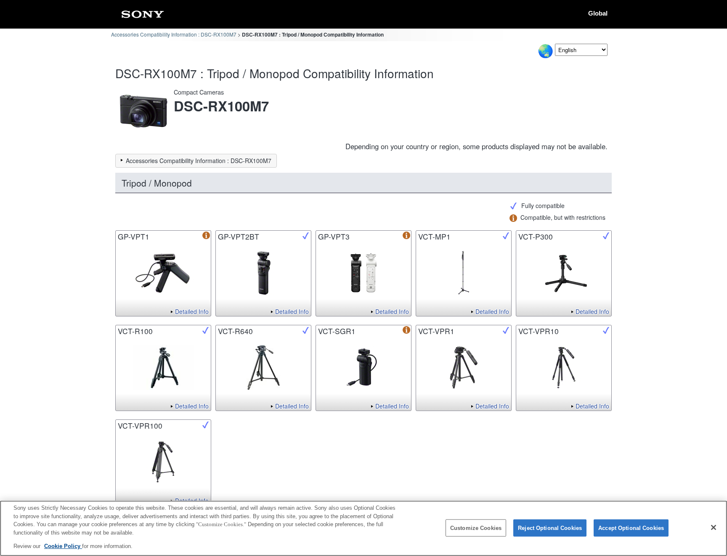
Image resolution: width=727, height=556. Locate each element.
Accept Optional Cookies (631, 528)
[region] (363, 528)
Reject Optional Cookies (550, 528)
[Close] (713, 527)
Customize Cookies (475, 528)
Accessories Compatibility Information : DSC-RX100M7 (173, 34)
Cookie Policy (63, 546)
